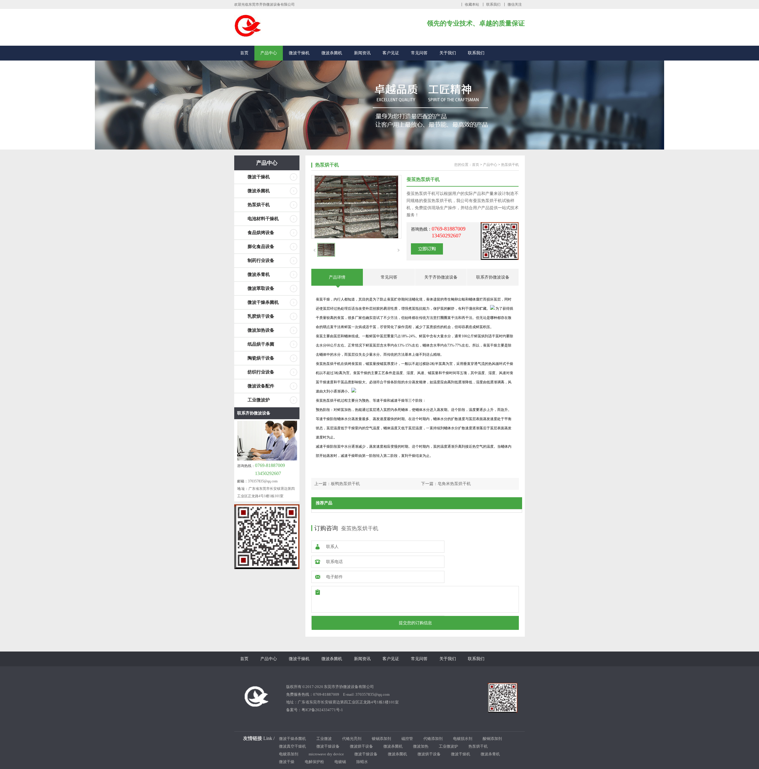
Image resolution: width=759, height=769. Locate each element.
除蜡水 (362, 762)
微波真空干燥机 (292, 746)
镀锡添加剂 (381, 738)
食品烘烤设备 (261, 232)
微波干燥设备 (327, 746)
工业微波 (324, 738)
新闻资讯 (362, 53)
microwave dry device (326, 754)
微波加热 (420, 746)
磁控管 (407, 738)
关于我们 (447, 53)
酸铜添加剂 (492, 738)
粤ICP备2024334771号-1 (322, 710)
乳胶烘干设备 (261, 316)
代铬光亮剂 (351, 738)
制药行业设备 (261, 260)
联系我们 (493, 4)
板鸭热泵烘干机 (345, 484)
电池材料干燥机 (263, 218)
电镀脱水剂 (462, 738)
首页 (244, 53)
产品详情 (337, 277)
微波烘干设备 (361, 746)
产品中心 (268, 53)
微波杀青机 (259, 274)
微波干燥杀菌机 (263, 302)
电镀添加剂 (288, 754)
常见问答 (419, 53)
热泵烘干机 (259, 204)
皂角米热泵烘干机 (454, 484)
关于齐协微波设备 (440, 277)
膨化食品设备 (261, 246)
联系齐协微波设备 (253, 413)
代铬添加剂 (433, 738)
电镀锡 (340, 762)
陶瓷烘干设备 (261, 358)
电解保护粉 (314, 762)
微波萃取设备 (261, 288)
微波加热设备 (261, 330)
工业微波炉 (259, 400)
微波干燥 (286, 762)
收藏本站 (472, 4)
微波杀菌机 (331, 53)
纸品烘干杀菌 (261, 344)
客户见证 (390, 53)
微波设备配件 (261, 386)
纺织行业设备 (261, 372)
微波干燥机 (299, 53)
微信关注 (515, 4)
